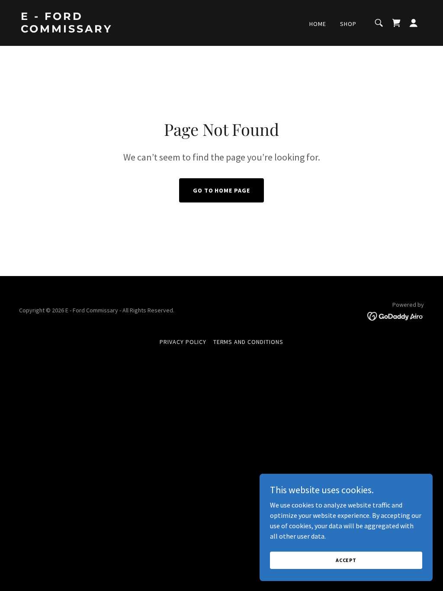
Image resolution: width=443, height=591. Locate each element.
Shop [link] (348, 24)
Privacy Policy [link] (183, 342)
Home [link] (317, 24)
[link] (77, 30)
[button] (396, 23)
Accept (346, 560)
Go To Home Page (221, 190)
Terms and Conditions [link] (248, 342)
